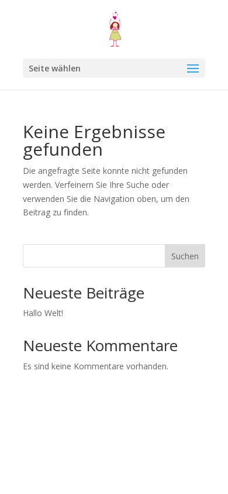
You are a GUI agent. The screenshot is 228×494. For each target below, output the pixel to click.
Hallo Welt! (43, 312)
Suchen (185, 256)
